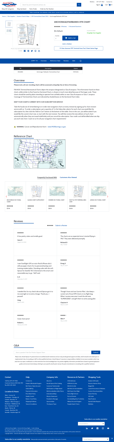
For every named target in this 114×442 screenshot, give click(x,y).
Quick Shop (15, 209)
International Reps (52, 394)
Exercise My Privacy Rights (24, 428)
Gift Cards (91, 396)
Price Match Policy (31, 394)
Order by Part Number (47, 9)
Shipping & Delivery (31, 401)
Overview (44, 61)
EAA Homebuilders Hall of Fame (55, 391)
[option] (26, 34)
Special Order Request (94, 401)
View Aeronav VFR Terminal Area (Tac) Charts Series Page (79, 48)
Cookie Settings (35, 428)
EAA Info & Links (71, 386)
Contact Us (109, 1)
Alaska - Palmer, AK (10, 408)
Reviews (66, 61)
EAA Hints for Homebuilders (74, 388)
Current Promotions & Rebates (96, 388)
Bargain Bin (91, 386)
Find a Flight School (72, 394)
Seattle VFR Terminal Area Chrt (77, 201)
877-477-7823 (100, 1)
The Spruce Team (51, 404)
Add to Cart (71, 38)
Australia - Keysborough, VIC (12, 412)
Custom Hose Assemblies (95, 391)
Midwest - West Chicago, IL (12, 401)
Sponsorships (50, 401)
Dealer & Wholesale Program (33, 383)
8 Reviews (64, 26)
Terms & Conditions (31, 404)
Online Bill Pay (29, 388)
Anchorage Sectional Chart (14, 201)
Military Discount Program (74, 401)
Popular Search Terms (73, 404)
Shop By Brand (21, 9)
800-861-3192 (19, 383)
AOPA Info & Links (72, 383)
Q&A (73, 61)
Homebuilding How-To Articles (75, 399)
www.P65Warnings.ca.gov (57, 127)
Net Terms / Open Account (33, 386)
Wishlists (92, 1)
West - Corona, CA (10, 395)
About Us (49, 381)
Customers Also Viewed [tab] (68, 177)
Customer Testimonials (53, 386)
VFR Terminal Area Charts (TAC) (39, 16)
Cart (108, 5)
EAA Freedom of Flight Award (54, 388)
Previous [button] (6, 196)
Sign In (98, 5)
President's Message (52, 399)
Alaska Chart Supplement (36, 200)
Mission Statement (52, 396)
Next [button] (107, 196)
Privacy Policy (38, 430)
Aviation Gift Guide (93, 381)
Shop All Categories (8, 9)
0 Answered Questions (75, 26)
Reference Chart (55, 61)
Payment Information (32, 391)
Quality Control (30, 396)
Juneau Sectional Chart (98, 200)
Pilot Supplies (11, 16)
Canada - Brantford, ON (11, 410)
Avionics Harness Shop (94, 383)
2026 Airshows (71, 381)
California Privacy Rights (11, 428)
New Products (92, 399)
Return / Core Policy (31, 399)
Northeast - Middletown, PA (12, 404)
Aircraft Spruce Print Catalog (54, 383)
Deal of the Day (92, 394)
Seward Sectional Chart (56, 200)
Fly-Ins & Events (71, 396)
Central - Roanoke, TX (11, 399)
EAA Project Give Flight (73, 391)
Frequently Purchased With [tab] (47, 177)
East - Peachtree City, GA (11, 406)
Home (4, 16)
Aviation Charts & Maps (23, 16)
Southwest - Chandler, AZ (12, 397)
